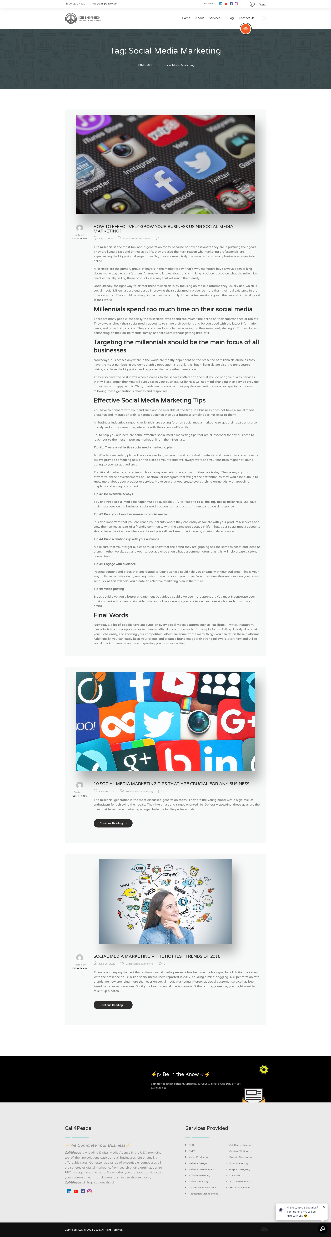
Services (215, 18)
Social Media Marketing (137, 238)
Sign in (262, 4)
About (199, 18)
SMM (192, 1151)
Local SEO (235, 1175)
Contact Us (246, 18)
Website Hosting (198, 1181)
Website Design (198, 1163)
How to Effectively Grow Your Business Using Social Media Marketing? (163, 229)
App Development (239, 1181)
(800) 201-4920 (75, 3)
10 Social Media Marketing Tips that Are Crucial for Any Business (171, 783)
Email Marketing (238, 1163)
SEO (191, 1145)
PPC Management (240, 1187)
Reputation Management (203, 1193)
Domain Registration (241, 1157)
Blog (230, 18)
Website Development (201, 1169)
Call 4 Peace (79, 238)
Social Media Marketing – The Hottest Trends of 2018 (157, 956)
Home (186, 18)
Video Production (199, 1157)
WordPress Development (203, 1187)
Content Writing (238, 1151)
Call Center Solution (240, 1145)
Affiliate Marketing (199, 1175)
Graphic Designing (239, 1169)
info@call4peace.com (104, 3)
